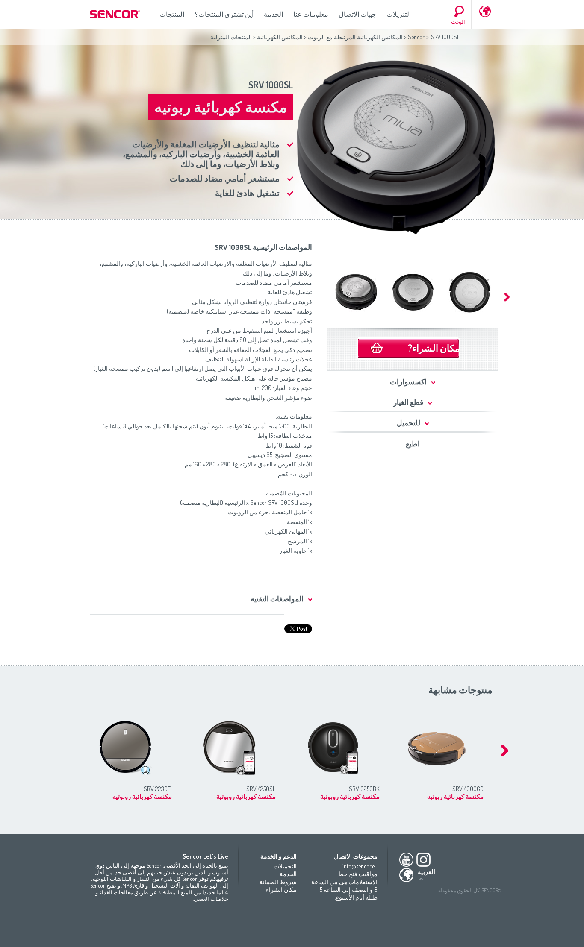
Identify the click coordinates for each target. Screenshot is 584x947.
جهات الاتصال (357, 14)
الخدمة (273, 14)
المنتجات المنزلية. (230, 37)
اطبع (413, 443)
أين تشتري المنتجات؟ (224, 14)
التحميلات (285, 866)
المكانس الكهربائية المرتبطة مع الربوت (355, 37)
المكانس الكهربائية (280, 37)
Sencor (416, 37)
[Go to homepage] (115, 14)
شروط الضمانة (278, 881)
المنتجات (171, 14)
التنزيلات (398, 14)
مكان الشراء (281, 889)
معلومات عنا (310, 14)
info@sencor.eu (360, 866)
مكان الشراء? (434, 348)
